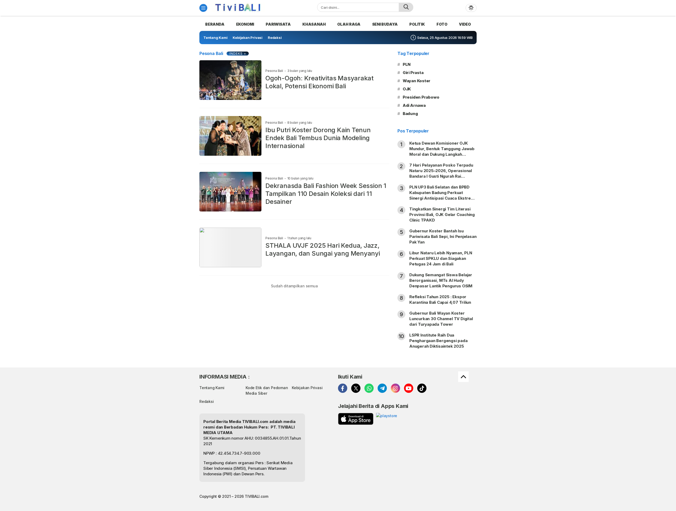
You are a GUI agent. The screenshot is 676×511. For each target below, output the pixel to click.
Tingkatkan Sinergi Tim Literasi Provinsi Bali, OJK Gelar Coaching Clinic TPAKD (442, 214)
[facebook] (342, 388)
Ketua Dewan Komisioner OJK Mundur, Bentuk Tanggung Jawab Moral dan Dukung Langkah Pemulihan (442, 151)
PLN (407, 64)
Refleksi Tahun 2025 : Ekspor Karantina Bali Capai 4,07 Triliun (440, 299)
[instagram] (395, 388)
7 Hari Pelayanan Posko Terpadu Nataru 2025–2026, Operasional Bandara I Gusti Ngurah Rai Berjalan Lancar (441, 173)
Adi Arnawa (414, 105)
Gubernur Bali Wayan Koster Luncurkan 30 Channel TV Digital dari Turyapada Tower (441, 319)
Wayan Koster (416, 80)
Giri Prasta (413, 72)
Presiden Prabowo (421, 97)
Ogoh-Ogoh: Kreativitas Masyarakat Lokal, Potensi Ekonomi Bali (319, 82)
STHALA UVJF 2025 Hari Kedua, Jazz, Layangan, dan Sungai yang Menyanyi (322, 249)
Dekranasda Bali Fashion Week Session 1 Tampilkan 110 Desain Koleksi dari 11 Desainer (325, 193)
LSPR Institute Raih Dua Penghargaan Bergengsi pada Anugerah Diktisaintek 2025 (438, 341)
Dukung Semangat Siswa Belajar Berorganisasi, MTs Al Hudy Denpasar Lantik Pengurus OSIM (440, 280)
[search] (406, 7)
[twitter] (355, 388)
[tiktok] (421, 388)
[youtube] (408, 388)
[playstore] (386, 419)
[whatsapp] (369, 388)
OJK (407, 88)
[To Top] (463, 376)
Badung (410, 113)
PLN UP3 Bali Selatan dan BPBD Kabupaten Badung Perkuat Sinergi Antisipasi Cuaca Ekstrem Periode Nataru (441, 195)
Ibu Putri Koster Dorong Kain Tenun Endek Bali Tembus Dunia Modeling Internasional (318, 138)
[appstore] (355, 419)
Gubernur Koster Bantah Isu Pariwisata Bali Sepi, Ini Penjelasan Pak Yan (442, 236)
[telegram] (382, 388)
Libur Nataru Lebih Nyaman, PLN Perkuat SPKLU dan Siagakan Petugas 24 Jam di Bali (440, 258)
